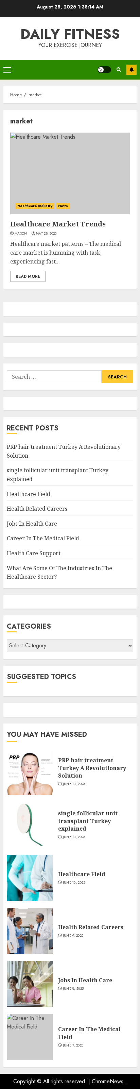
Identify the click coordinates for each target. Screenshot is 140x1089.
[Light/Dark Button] (104, 69)
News (63, 205)
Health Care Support (33, 553)
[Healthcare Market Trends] (70, 173)
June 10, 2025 (74, 882)
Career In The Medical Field (43, 538)
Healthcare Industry (34, 205)
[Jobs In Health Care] (30, 984)
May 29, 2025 (46, 233)
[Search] (119, 69)
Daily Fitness (70, 34)
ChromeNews (107, 1081)
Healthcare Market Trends (58, 223)
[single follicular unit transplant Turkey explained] (30, 825)
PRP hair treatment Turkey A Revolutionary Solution (92, 767)
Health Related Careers (37, 508)
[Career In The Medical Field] (30, 1037)
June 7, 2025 (73, 1045)
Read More (28, 276)
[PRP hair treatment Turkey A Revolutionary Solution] (30, 772)
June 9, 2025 (73, 935)
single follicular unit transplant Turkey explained (88, 821)
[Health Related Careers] (30, 931)
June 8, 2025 (73, 988)
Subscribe (131, 70)
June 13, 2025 (74, 784)
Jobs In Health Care (32, 523)
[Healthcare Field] (30, 878)
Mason (21, 233)
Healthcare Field (28, 494)
